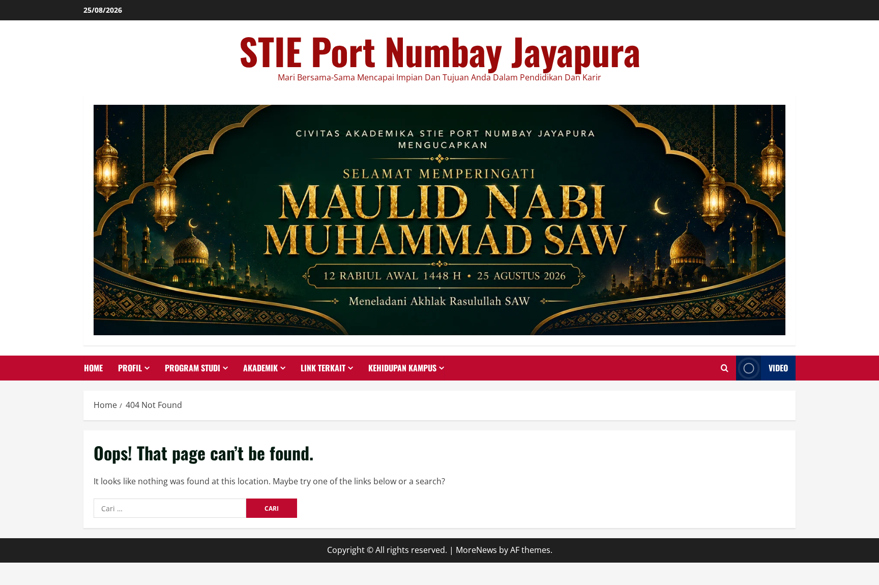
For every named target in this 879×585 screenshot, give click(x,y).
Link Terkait (323, 368)
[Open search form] (724, 368)
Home (93, 368)
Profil (130, 368)
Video (778, 368)
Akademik (260, 368)
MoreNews (476, 549)
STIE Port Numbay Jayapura (439, 50)
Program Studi (192, 368)
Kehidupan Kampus (402, 368)
